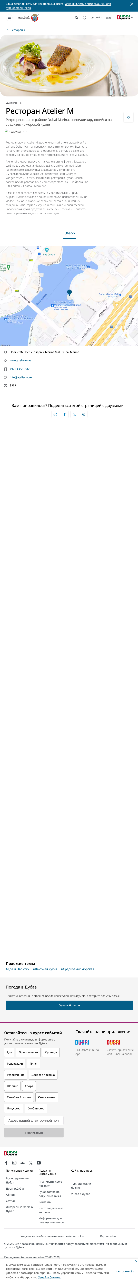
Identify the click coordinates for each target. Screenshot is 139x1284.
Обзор (69, 233)
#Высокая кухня (45, 969)
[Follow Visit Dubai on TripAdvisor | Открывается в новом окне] (23, 1163)
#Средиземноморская (77, 969)
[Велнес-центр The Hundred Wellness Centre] (69, 747)
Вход (108, 17)
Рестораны (18, 30)
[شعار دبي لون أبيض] (14, 1154)
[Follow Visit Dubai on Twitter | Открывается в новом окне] (31, 1163)
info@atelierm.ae (21, 377)
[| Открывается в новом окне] (14, 1163)
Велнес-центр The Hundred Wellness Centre (45, 803)
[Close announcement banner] (131, 4)
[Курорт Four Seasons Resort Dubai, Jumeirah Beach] (69, 500)
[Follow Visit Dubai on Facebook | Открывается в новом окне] (6, 1163)
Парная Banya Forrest (28, 679)
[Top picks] (84, 17)
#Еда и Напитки (17, 969)
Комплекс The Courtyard (30, 918)
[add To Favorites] (128, 117)
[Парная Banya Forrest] (69, 623)
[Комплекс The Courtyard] (69, 862)
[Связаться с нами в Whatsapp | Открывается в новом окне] (55, 414)
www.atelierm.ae (20, 360)
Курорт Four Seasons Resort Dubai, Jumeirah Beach (51, 556)
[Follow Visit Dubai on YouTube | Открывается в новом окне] (39, 1163)
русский (95, 17)
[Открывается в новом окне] (64, 414)
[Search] (77, 17)
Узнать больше (21, 946)
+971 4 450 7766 (20, 369)
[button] (124, 1271)
